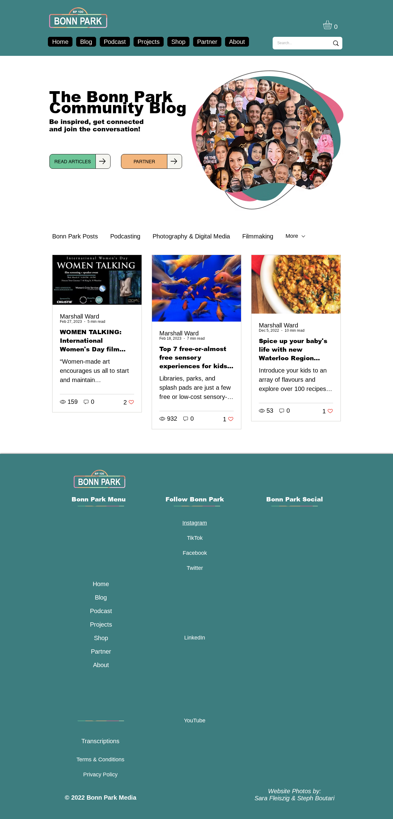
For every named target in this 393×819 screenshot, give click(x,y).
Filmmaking (257, 236)
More (292, 236)
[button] (332, 24)
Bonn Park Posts (75, 236)
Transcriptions (100, 741)
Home (101, 584)
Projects (101, 624)
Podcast (101, 611)
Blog (101, 597)
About (101, 665)
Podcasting (125, 236)
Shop (101, 638)
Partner (101, 651)
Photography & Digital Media (191, 236)
